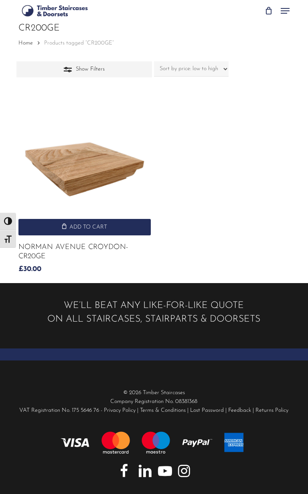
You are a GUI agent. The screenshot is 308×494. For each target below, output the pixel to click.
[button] (285, 11)
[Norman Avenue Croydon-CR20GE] (84, 169)
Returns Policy (271, 410)
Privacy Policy (120, 410)
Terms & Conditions (163, 410)
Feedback (239, 410)
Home (25, 43)
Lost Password (207, 410)
